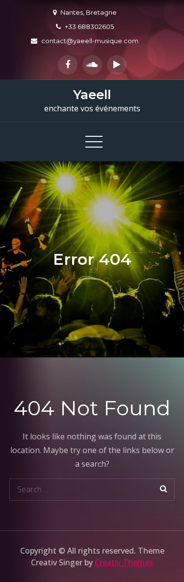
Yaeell (92, 94)
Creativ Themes (124, 562)
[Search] (164, 490)
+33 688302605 (89, 26)
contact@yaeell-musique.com (89, 41)
